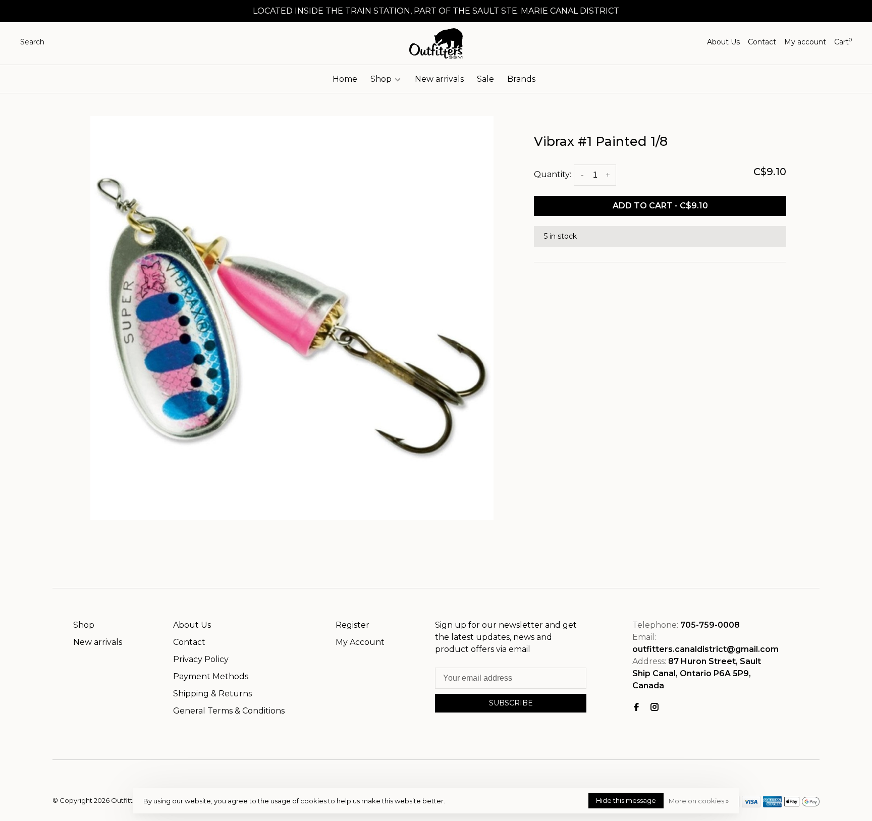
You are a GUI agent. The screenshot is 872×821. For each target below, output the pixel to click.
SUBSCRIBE (511, 702)
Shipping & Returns (212, 693)
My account (805, 41)
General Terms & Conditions (229, 711)
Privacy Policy (201, 659)
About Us (723, 41)
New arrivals (439, 79)
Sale (485, 79)
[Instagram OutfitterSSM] (654, 708)
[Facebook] (636, 708)
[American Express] (772, 804)
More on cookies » (699, 801)
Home (345, 79)
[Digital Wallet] (802, 804)
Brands (521, 79)
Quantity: (552, 174)
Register (352, 625)
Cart (843, 41)
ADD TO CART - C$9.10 (660, 205)
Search (32, 41)
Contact (762, 41)
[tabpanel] (292, 318)
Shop (382, 79)
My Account (360, 642)
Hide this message (626, 800)
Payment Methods (210, 676)
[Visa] (751, 804)
